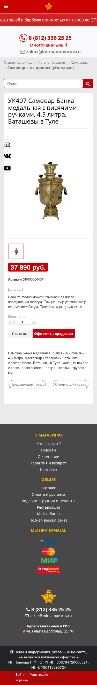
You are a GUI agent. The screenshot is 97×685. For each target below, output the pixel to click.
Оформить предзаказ (53, 333)
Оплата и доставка (48, 494)
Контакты (48, 469)
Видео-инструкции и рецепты (48, 500)
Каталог (49, 487)
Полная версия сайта (48, 520)
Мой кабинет (48, 513)
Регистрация (38, 674)
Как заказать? (48, 443)
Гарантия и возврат (48, 463)
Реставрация (48, 507)
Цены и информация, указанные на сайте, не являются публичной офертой (50, 654)
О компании (48, 456)
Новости (48, 450)
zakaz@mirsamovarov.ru (51, 615)
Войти (20, 674)
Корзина (22, 680)
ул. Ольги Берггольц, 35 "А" (50, 631)
